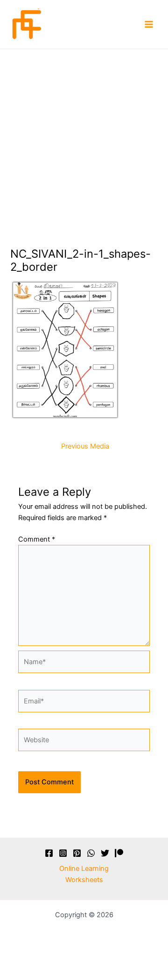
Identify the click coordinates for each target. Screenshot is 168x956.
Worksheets (84, 880)
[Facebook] (49, 853)
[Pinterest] (77, 853)
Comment (36, 539)
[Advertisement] (84, 138)
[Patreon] (119, 853)
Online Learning (84, 868)
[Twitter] (105, 853)
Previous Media (85, 446)
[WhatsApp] (91, 853)
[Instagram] (63, 853)
